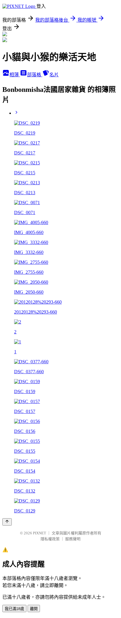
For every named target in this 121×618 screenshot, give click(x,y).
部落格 (34, 74)
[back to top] (7, 522)
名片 (54, 74)
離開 (34, 609)
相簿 (14, 74)
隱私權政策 (50, 539)
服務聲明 (72, 539)
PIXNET (39, 533)
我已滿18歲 (14, 609)
